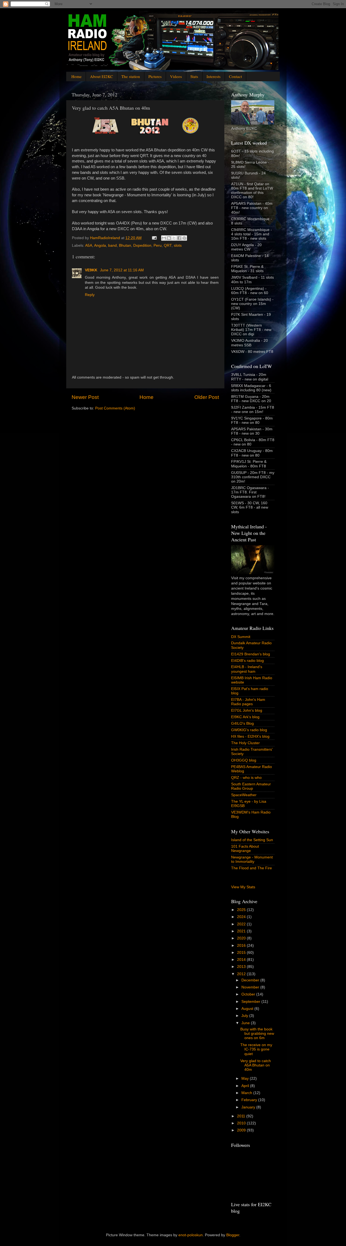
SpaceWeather (244, 795)
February (249, 1100)
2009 (242, 1130)
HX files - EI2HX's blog (250, 736)
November (250, 987)
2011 (241, 1116)
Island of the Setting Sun (252, 840)
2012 (242, 974)
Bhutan (125, 245)
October (248, 994)
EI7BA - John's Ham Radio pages (248, 702)
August (247, 1009)
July (245, 1016)
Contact (235, 76)
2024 (242, 917)
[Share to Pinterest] (184, 238)
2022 (242, 924)
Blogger (232, 1235)
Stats (194, 76)
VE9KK (91, 270)
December (250, 980)
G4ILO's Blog (242, 723)
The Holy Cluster (245, 743)
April (245, 1086)
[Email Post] (154, 238)
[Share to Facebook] (179, 238)
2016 (242, 946)
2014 (242, 960)
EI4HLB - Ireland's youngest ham (246, 669)
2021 (242, 931)
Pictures (155, 76)
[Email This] (164, 238)
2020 (242, 938)
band (112, 245)
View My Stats (243, 887)
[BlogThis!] (169, 238)
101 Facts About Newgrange (245, 848)
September (251, 1002)
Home (76, 76)
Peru (158, 245)
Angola (100, 245)
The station (130, 76)
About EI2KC (101, 76)
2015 (242, 953)
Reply (90, 295)
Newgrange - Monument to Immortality (252, 859)
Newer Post (85, 397)
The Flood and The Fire (251, 868)
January (248, 1107)
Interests (214, 76)
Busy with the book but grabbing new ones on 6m (257, 1033)
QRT (168, 245)
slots (178, 245)
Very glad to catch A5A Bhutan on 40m (255, 1065)
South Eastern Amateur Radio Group (251, 786)
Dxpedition (142, 245)
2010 (242, 1123)
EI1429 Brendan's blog (250, 654)
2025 (242, 910)
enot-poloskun (190, 1235)
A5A (88, 245)
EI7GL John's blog (246, 710)
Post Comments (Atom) (115, 408)
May (245, 1078)
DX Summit (240, 637)
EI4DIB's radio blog (247, 661)
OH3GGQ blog (243, 760)
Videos (176, 76)
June (246, 1023)
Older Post (206, 397)
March (247, 1093)
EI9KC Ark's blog (245, 717)
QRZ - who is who (246, 778)
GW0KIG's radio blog (249, 730)
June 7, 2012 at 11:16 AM (122, 270)
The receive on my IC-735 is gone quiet (256, 1049)
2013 (242, 967)
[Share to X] (174, 238)
